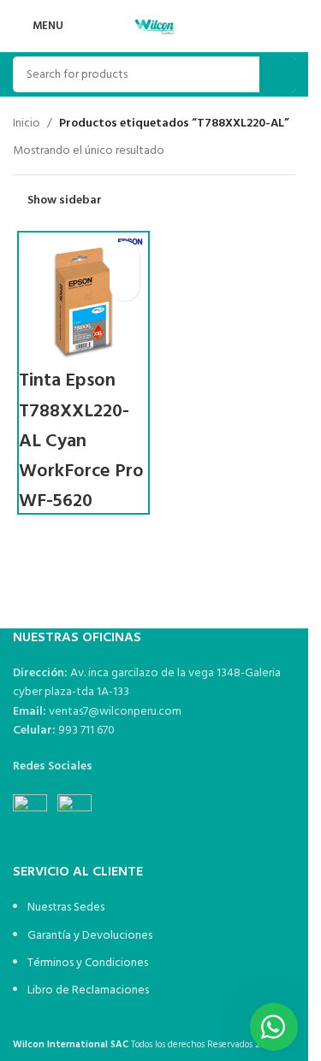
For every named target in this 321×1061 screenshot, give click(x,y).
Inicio (26, 124)
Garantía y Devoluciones (89, 936)
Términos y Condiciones (87, 963)
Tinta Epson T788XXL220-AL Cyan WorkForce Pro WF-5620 (81, 441)
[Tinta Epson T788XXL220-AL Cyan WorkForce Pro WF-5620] (83, 297)
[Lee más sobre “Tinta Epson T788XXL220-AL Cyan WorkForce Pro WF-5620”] (125, 256)
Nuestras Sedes (65, 907)
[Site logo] (154, 26)
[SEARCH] (277, 74)
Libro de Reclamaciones (88, 990)
